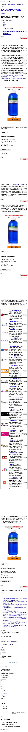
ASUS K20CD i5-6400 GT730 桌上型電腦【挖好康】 (15, 612)
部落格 (4, 24)
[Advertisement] (14, 172)
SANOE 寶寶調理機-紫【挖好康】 (11, 611)
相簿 (4, 22)
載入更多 (2, 649)
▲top (2, 647)
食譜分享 (11, 644)
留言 (12, 641)
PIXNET (6, 712)
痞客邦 (8, 641)
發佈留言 (2, 657)
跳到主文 (3, 13)
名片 (4, 26)
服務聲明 (14, 713)
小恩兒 (2, 633)
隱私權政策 (23, 712)
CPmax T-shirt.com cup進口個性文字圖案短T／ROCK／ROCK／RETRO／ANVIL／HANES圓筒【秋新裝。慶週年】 (15, 619)
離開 (7, 729)
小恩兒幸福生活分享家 (11, 10)
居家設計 (11, 20)
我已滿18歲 (3, 729)
